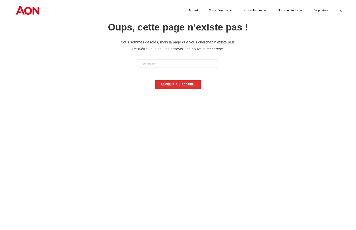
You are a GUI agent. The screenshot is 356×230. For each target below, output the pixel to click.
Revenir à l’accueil (178, 84)
